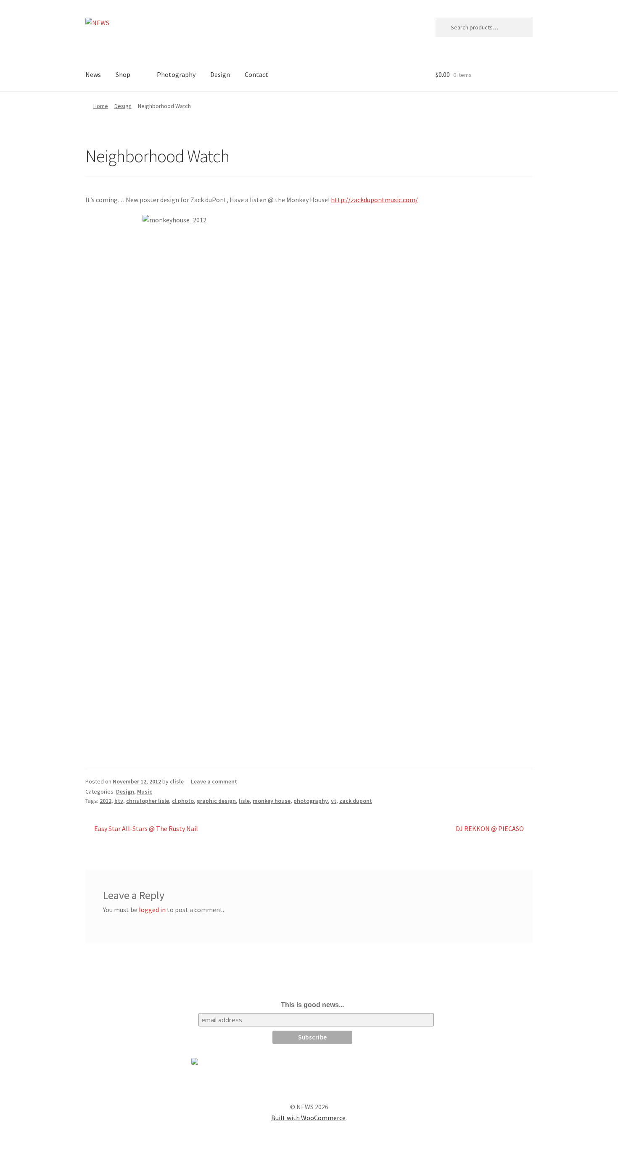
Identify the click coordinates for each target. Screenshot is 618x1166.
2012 (105, 801)
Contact (256, 74)
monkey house (272, 801)
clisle (177, 781)
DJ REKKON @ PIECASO (490, 829)
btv (118, 801)
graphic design (216, 801)
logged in (152, 909)
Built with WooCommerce (308, 1117)
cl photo (183, 801)
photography (310, 801)
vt (333, 801)
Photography (176, 74)
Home (100, 106)
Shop (123, 74)
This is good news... (312, 1004)
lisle (244, 801)
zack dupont (355, 801)
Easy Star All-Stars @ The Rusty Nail (146, 829)
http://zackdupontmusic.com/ (374, 199)
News (93, 74)
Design (220, 74)
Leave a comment (214, 781)
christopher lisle (147, 801)
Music (144, 791)
